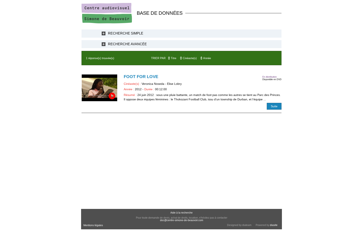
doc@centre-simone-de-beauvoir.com (181, 220)
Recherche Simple (125, 33)
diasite (274, 225)
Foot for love (141, 76)
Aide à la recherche (181, 212)
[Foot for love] (99, 87)
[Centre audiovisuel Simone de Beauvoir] (107, 22)
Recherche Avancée (127, 44)
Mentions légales (93, 225)
